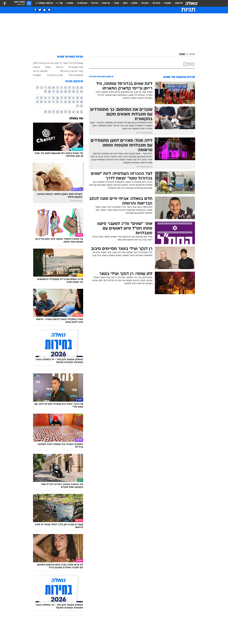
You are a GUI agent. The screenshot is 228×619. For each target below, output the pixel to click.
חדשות (179, 3)
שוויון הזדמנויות (55, 75)
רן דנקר (58, 63)
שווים (182, 54)
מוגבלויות (78, 63)
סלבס (135, 3)
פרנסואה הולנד (75, 75)
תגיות (192, 54)
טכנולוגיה (82, 3)
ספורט (167, 3)
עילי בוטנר (68, 63)
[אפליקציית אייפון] (44, 10)
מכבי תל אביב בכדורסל (71, 71)
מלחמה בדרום (40, 71)
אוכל (116, 3)
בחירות (156, 3)
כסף (125, 3)
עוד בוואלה (76, 118)
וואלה (48, 67)
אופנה (70, 3)
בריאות (106, 3)
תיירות (94, 3)
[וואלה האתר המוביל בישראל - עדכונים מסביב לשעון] (191, 3)
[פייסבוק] (35, 10)
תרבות (145, 3)
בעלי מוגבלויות (75, 67)
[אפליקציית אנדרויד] (49, 10)
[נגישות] (5, 3)
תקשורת (37, 75)
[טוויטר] (40, 10)
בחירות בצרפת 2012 (43, 63)
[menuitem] (177, 3)
